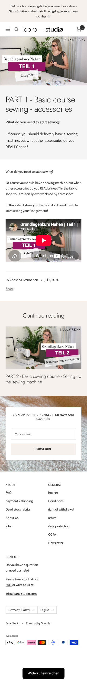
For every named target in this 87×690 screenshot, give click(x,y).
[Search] (16, 29)
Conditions (56, 501)
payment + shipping (19, 501)
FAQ (9, 492)
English (44, 610)
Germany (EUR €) (19, 610)
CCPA (52, 534)
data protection (59, 526)
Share (9, 289)
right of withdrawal (61, 509)
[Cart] (79, 29)
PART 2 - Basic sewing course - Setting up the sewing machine (43, 379)
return (52, 518)
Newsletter (55, 543)
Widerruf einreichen (43, 673)
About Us (12, 518)
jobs (8, 526)
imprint (53, 492)
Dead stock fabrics (18, 509)
